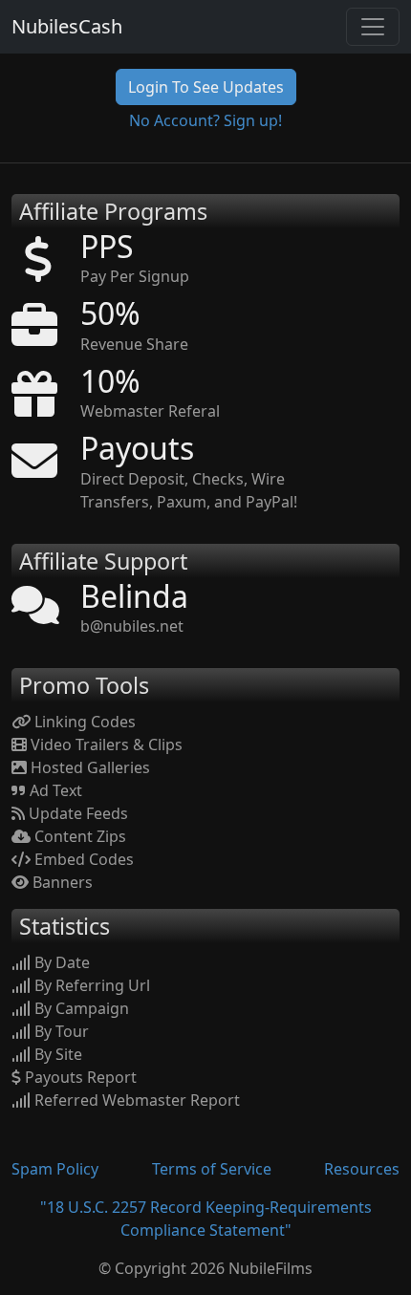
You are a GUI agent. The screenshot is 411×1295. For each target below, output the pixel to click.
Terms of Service (211, 1168)
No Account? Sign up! (205, 120)
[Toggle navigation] (373, 27)
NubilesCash (66, 26)
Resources (362, 1168)
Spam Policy (54, 1168)
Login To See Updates (206, 86)
